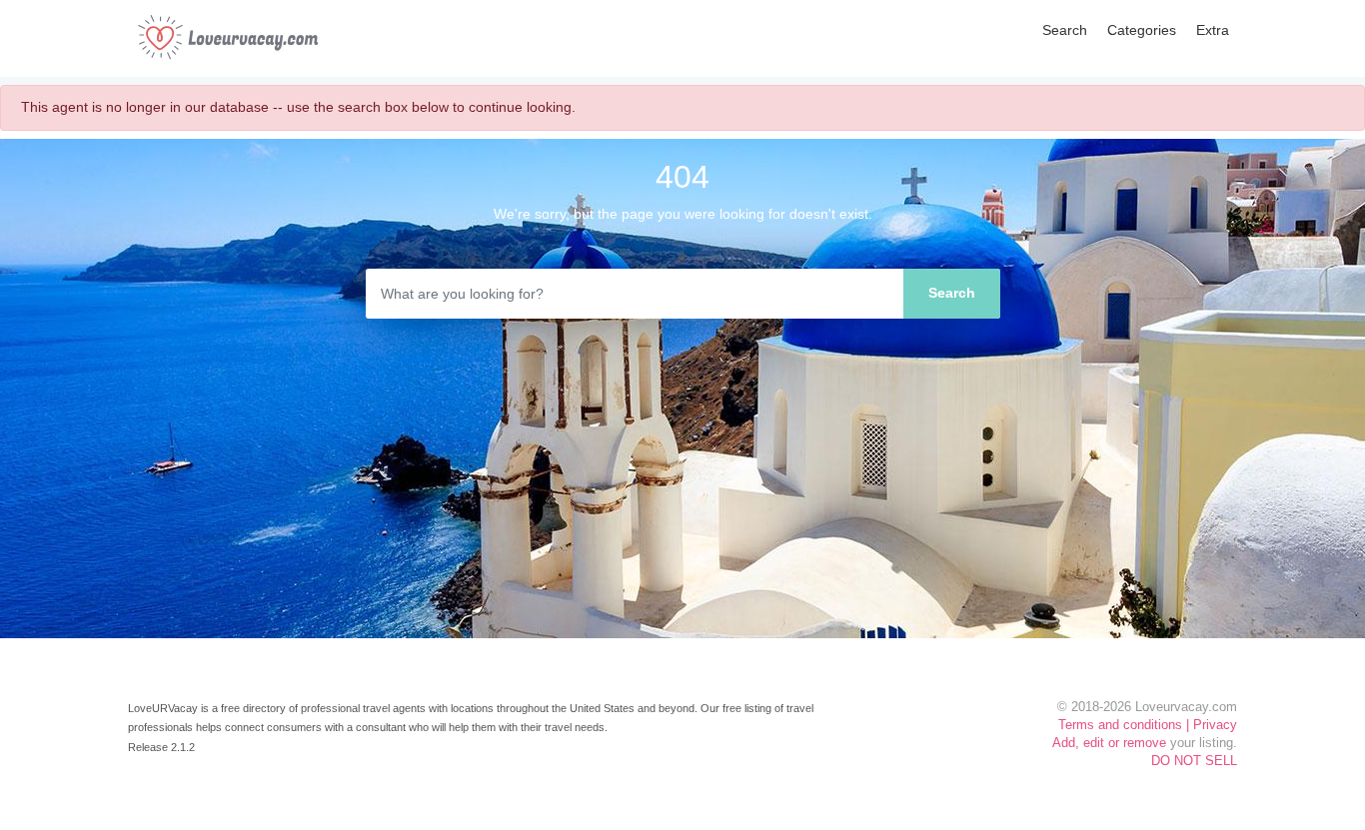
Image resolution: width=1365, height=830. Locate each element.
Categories (1141, 30)
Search (1064, 30)
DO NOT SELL (1194, 760)
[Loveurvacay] (228, 37)
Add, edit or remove (1109, 742)
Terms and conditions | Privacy (1147, 724)
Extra (1212, 30)
